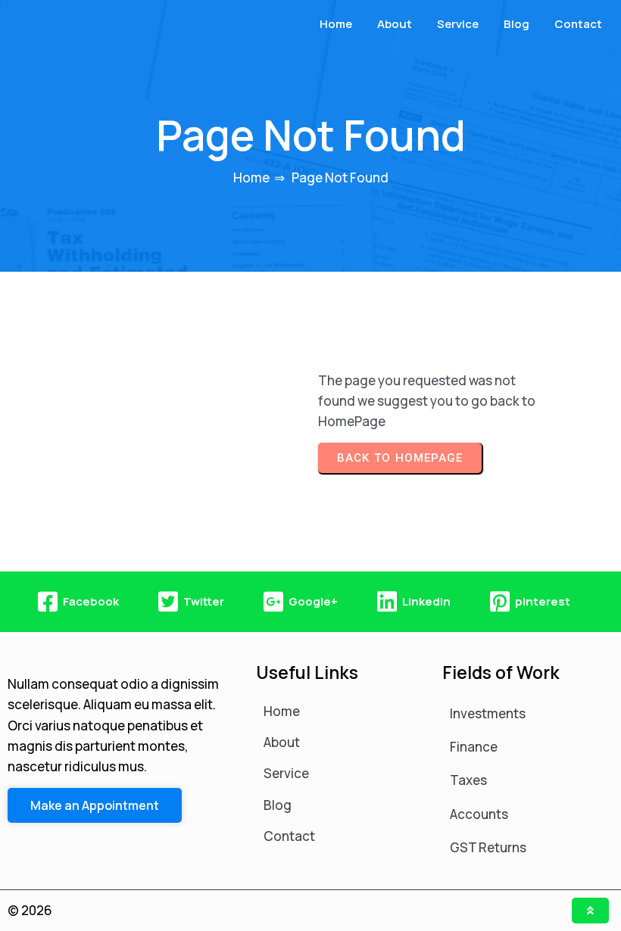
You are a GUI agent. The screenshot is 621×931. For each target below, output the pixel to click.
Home (251, 177)
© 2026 (30, 910)
